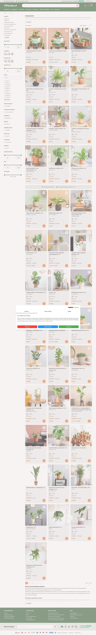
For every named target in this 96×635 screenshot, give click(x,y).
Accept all (68, 326)
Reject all (27, 326)
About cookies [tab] (48, 311)
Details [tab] (69, 311)
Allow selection (48, 326)
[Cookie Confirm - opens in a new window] (73, 307)
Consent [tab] (26, 311)
